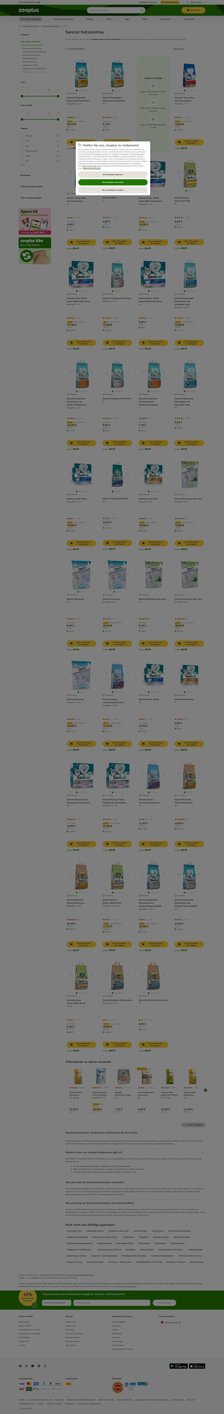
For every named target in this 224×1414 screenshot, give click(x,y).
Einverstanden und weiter (113, 182)
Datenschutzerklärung (91, 168)
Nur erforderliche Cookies (113, 190)
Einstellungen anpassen (113, 174)
